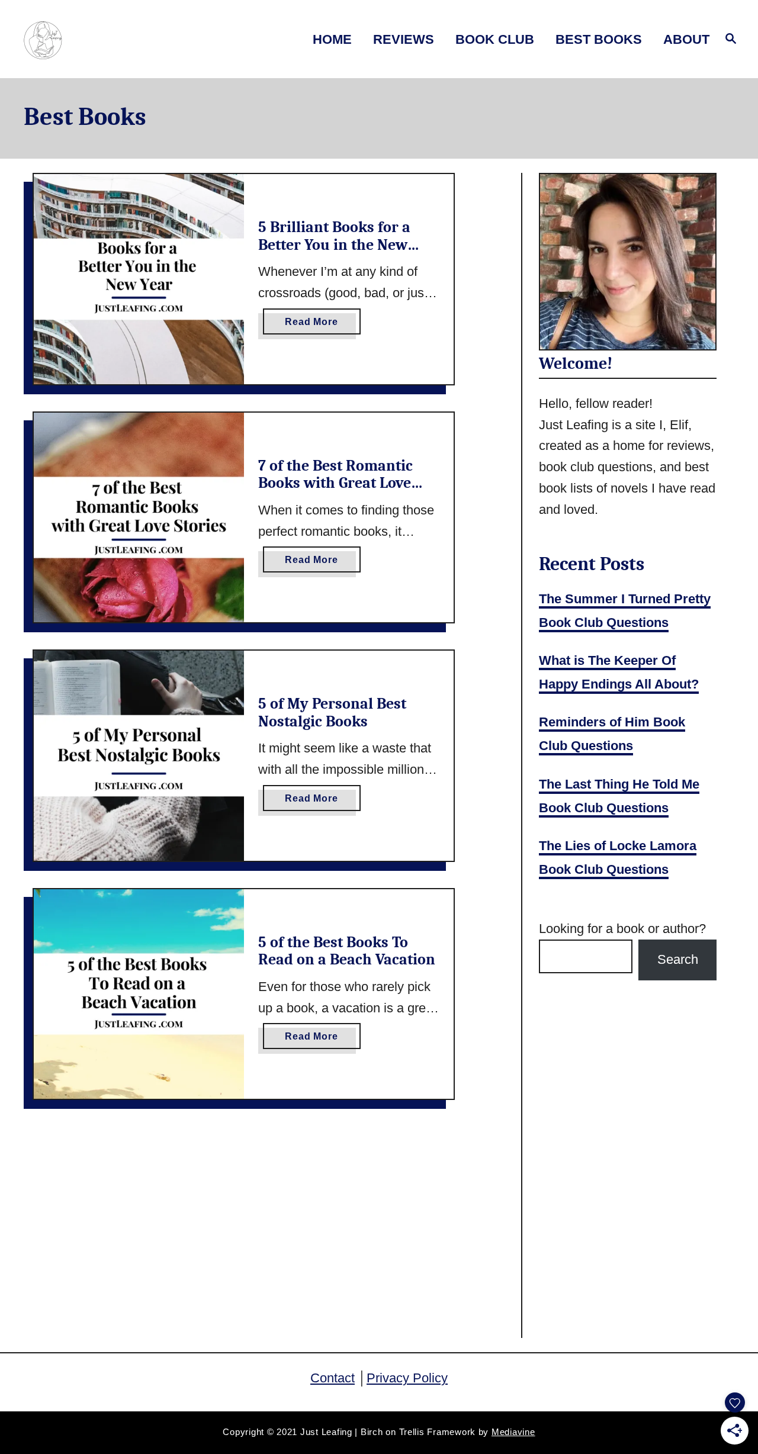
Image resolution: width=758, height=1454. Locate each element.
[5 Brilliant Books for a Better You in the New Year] (139, 279)
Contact (332, 1378)
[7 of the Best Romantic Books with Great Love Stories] (139, 518)
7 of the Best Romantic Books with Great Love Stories (335, 483)
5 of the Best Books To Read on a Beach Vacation (346, 951)
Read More (322, 325)
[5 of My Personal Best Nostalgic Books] (139, 756)
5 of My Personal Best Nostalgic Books (332, 713)
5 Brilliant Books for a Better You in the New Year (334, 244)
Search (677, 959)
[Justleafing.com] (105, 39)
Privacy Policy (407, 1378)
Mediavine (513, 1432)
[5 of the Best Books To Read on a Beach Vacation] (139, 994)
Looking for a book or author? (622, 928)
